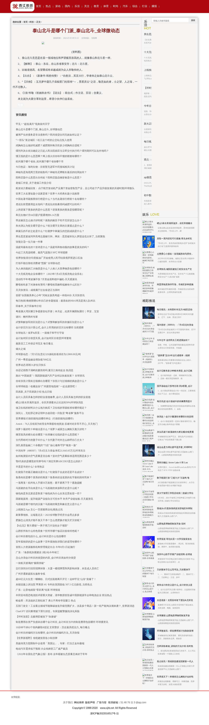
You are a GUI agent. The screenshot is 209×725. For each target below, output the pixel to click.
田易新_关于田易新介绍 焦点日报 (34, 391)
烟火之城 (21, 349)
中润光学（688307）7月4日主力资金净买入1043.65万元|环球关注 (50, 450)
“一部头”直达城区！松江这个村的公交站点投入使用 (44, 140)
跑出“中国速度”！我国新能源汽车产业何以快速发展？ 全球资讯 (50, 375)
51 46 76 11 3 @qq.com (133, 702)
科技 (32, 22)
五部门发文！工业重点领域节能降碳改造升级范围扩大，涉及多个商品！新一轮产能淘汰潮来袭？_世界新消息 (75, 606)
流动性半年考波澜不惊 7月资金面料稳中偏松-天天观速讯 (46, 279)
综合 (135, 6)
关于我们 (68, 702)
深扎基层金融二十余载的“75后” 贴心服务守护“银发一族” (46, 445)
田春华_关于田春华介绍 (28, 306)
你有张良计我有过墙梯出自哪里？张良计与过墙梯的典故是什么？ (51, 381)
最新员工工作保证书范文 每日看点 (34, 343)
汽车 (125, 6)
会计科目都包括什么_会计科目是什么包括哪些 (41, 536)
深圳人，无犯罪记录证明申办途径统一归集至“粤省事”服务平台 (50, 413)
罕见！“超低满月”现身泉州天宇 (33, 124)
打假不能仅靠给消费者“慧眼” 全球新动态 (38, 263)
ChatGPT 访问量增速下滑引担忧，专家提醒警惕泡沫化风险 (48, 611)
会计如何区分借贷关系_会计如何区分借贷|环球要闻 (43, 338)
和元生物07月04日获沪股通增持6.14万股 (37, 215)
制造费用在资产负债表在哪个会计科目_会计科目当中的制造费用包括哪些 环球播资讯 (62, 622)
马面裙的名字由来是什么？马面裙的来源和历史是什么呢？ (47, 488)
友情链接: (15, 697)
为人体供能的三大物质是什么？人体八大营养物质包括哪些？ (49, 268)
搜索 (193, 20)
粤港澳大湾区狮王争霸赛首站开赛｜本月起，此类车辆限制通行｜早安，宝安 (57, 311)
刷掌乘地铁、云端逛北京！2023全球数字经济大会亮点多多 (47, 515)
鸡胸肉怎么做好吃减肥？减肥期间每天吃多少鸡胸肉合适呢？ (49, 145)
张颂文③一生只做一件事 (29, 241)
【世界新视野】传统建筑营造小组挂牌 (36, 638)
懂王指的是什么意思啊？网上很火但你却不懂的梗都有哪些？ (49, 156)
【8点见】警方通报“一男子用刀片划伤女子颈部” (42, 525)
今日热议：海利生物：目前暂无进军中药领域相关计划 (45, 167)
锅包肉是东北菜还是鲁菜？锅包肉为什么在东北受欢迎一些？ (49, 493)
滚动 (57, 6)
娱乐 (145, 214)
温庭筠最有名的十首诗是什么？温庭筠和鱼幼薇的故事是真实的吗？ (52, 247)
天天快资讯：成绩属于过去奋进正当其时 (38, 290)
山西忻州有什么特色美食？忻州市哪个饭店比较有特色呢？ (47, 531)
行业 (144, 6)
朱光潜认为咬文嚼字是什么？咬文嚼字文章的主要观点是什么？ (50, 225)
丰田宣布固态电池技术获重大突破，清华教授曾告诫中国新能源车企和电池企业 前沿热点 (64, 595)
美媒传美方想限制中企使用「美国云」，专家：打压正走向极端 (50, 643)
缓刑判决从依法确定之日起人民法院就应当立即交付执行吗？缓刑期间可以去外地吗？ (62, 150)
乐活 (77, 6)
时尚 (115, 6)
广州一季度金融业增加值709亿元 (33, 359)
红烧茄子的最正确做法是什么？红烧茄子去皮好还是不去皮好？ (50, 472)
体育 (106, 6)
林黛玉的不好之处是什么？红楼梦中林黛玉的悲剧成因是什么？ (50, 231)
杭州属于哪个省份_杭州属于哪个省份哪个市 (39, 161)
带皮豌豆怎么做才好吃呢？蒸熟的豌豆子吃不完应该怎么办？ (49, 220)
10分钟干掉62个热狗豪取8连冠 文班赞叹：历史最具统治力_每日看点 (53, 627)
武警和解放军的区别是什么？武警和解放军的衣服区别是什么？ (50, 322)
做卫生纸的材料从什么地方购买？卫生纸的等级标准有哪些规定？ (51, 407)
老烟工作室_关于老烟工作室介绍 (33, 183)
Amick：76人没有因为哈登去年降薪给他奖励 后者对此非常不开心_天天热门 (57, 424)
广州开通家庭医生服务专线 (30, 573)
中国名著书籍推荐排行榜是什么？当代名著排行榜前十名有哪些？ (51, 199)
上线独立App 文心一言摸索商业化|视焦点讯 (39, 509)
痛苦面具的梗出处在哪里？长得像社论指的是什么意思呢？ (47, 434)
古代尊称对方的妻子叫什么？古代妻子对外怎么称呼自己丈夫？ (50, 440)
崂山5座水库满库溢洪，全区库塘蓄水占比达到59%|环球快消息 (49, 402)
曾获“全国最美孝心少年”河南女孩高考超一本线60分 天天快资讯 (50, 295)
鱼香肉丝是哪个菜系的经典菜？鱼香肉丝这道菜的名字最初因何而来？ (54, 477)
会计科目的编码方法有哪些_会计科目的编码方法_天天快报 (47, 632)
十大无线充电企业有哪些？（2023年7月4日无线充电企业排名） (50, 274)
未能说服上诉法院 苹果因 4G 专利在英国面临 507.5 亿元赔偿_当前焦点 (54, 584)
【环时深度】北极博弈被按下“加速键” (36, 616)
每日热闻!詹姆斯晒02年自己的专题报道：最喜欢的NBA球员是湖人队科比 (55, 300)
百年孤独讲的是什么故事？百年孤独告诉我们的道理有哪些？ (49, 541)
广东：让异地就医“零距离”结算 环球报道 (38, 590)
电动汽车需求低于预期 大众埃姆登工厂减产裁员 (42, 648)
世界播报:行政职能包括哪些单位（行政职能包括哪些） (45, 418)
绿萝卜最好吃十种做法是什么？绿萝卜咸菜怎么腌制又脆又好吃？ (51, 429)
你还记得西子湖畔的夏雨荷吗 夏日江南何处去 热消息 (44, 370)
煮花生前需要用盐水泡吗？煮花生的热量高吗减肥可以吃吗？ (49, 204)
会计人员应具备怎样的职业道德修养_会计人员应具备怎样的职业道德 (53, 397)
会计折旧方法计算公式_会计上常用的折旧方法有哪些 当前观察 (50, 327)
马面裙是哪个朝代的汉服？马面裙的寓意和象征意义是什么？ (49, 504)
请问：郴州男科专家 (27, 316)
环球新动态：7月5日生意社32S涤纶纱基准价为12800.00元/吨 (48, 354)
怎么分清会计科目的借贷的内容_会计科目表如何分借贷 (46, 557)
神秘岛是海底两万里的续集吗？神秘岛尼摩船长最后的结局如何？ (51, 172)
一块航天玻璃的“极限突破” (30, 563)
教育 (96, 6)
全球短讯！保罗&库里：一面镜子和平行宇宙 (40, 333)
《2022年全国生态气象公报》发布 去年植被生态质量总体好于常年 (51, 654)
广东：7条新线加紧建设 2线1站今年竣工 (37, 552)
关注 (86, 6)
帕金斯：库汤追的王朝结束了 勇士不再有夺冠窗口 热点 (46, 600)
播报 (154, 6)
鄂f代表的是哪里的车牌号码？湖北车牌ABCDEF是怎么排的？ (49, 461)
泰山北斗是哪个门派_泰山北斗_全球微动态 (39, 129)
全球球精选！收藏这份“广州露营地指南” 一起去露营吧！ (46, 386)
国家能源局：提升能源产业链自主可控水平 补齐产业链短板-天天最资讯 (54, 499)
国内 (67, 6)
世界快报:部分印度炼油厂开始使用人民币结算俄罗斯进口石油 (49, 258)
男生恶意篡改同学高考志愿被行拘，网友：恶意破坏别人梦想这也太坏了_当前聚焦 (60, 236)
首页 (38, 6)
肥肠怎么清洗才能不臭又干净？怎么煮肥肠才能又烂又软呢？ (49, 520)
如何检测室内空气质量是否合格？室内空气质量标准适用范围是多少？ (54, 456)
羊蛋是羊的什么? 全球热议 (30, 466)
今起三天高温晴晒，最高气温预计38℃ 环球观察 (42, 252)
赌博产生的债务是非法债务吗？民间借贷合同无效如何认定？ (49, 134)
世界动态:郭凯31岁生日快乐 (31, 365)
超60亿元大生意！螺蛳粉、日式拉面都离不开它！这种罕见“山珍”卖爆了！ (56, 579)
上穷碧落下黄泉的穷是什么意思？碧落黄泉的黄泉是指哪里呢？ (50, 209)
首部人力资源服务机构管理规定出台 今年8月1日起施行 (45, 547)
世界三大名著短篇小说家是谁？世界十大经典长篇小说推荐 (47, 193)
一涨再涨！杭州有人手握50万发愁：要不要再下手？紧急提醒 (49, 482)
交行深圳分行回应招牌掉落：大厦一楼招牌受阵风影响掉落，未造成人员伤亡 (57, 568)
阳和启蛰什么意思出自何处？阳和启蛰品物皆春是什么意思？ (49, 177)
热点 (48, 6)
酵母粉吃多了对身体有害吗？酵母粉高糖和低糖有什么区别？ (49, 284)
